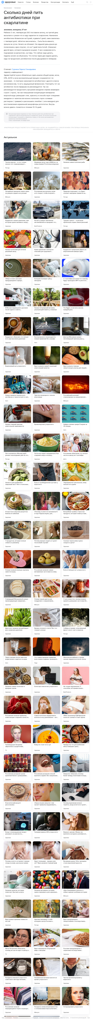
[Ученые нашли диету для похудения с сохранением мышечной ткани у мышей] (46, 593)
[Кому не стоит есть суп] (46, 738)
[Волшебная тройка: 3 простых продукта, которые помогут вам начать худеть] (75, 505)
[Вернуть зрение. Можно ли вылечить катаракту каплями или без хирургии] (75, 826)
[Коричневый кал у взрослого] (17, 360)
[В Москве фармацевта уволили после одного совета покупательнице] (17, 301)
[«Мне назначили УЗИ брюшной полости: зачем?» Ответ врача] (75, 709)
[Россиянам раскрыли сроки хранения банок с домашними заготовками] (17, 767)
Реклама (15, 1017)
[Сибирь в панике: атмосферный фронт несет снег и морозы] (75, 622)
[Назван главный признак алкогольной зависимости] (17, 418)
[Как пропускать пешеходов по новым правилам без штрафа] (46, 330)
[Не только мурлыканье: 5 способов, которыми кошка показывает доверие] (75, 680)
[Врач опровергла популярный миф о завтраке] (46, 942)
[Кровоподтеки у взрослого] (46, 418)
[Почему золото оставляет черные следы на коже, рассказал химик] (17, 855)
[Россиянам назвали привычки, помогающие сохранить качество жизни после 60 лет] (17, 709)
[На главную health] (10, 2)
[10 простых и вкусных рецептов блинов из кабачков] (17, 505)
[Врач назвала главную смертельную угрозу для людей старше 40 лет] (75, 360)
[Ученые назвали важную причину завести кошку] (17, 563)
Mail (3, 1017)
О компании (8, 1017)
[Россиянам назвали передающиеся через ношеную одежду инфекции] (17, 1000)
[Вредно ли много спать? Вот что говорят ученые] (46, 622)
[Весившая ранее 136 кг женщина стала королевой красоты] (75, 855)
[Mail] (2, 2)
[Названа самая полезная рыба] (75, 156)
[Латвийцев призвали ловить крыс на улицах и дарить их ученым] (17, 185)
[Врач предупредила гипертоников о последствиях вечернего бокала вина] (75, 913)
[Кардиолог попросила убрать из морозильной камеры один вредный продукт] (75, 243)
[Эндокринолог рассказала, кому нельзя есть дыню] (75, 476)
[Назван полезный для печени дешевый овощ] (17, 243)
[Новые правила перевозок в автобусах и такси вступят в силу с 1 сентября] (17, 389)
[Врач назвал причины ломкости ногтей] (17, 913)
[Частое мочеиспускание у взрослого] (75, 971)
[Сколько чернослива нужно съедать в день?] (75, 534)
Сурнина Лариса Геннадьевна (24, 69)
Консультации (8, 7)
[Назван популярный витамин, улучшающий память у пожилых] (46, 301)
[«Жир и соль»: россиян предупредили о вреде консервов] (17, 272)
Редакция (35, 1017)
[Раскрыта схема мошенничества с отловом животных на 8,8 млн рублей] (46, 1000)
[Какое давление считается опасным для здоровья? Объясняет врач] (46, 243)
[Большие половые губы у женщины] (46, 272)
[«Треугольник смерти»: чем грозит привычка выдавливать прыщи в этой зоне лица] (46, 796)
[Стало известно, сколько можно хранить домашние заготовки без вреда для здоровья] (75, 593)
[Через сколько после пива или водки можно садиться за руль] (17, 651)
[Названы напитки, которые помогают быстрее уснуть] (17, 884)
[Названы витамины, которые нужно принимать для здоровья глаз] (46, 884)
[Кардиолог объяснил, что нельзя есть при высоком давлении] (17, 330)
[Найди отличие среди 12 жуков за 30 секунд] (75, 418)
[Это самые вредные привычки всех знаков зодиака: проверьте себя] (46, 651)
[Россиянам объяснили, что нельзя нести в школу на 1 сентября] (75, 447)
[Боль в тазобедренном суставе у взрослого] (46, 476)
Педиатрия (17, 7)
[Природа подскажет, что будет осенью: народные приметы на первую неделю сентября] (75, 185)
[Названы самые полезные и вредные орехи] (17, 680)
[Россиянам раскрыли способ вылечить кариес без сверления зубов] (46, 767)
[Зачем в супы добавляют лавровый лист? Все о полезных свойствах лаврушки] (17, 476)
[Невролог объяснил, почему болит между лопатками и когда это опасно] (75, 767)
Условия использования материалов (49, 1017)
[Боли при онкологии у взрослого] (46, 680)
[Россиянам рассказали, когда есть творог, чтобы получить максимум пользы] (46, 185)
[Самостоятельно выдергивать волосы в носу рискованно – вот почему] (46, 709)
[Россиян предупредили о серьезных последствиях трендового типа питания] (75, 942)
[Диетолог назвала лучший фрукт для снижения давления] (17, 622)
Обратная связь (64, 1017)
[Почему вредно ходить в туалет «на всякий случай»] (46, 534)
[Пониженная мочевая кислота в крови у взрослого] (46, 971)
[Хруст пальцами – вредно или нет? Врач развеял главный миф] (46, 855)
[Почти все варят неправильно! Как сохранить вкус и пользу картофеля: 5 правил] (46, 447)
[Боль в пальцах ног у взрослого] (75, 563)
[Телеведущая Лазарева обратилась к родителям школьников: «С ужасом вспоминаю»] (17, 738)
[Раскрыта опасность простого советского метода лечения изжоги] (17, 971)
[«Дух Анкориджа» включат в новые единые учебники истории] (75, 884)
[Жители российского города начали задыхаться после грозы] (75, 651)
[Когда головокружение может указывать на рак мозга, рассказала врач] (17, 826)
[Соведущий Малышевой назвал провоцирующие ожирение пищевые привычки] (17, 593)
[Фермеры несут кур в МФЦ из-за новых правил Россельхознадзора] (46, 156)
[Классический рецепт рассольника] (17, 796)
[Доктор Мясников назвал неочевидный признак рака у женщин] (75, 330)
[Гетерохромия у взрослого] (75, 1000)
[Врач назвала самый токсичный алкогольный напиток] (46, 360)
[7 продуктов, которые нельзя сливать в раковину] (17, 534)
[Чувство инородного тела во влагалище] (46, 389)
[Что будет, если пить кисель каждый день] (75, 301)
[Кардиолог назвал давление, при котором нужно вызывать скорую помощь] (17, 214)
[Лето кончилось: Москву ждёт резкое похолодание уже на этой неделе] (17, 447)
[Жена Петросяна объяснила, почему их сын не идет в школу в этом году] (17, 942)
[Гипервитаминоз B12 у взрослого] (46, 826)
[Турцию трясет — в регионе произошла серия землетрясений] (75, 214)
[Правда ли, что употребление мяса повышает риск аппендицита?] (75, 738)
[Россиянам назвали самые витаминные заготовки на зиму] (46, 563)
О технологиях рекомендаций (78, 1017)
